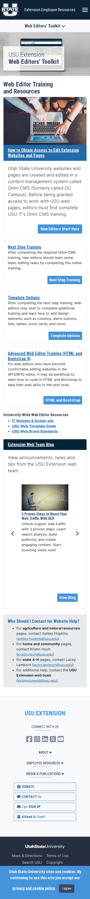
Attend (33, 817)
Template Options (24, 297)
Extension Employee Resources (49, 9)
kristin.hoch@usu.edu (35, 654)
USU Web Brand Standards (35, 431)
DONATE (27, 787)
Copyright (54, 862)
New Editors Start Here (60, 229)
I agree (66, 888)
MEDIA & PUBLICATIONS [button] (43, 774)
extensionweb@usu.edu (37, 680)
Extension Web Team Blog (31, 444)
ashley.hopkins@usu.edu (38, 638)
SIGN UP (31, 807)
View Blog (67, 597)
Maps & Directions (27, 855)
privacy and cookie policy (33, 888)
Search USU (32, 862)
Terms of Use (57, 855)
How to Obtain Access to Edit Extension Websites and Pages (43, 153)
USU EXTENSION (45, 713)
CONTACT (31, 797)
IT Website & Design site (33, 421)
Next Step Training (24, 247)
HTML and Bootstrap (62, 400)
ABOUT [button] (43, 752)
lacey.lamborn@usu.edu (52, 665)
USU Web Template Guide (34, 426)
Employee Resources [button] (43, 763)
